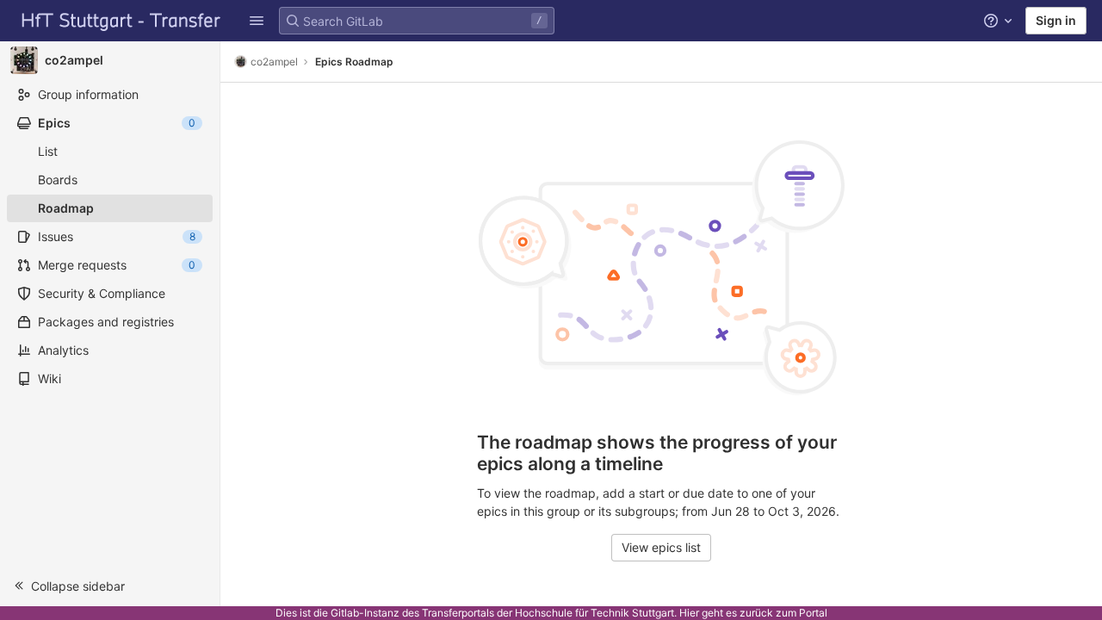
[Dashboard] (121, 20)
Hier (689, 612)
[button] (256, 20)
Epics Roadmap (354, 61)
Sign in (1056, 20)
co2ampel (274, 61)
